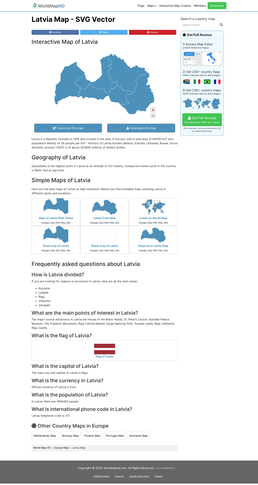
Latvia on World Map (153, 218)
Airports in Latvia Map (153, 246)
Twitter (105, 32)
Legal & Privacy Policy (139, 476)
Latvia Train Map (104, 218)
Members (200, 5)
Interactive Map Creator (175, 5)
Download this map (142, 128)
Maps (150, 5)
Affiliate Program (102, 476)
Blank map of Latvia (104, 246)
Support (158, 476)
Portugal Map (115, 435)
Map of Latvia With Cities (56, 218)
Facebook (56, 32)
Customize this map (69, 128)
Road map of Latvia (56, 246)
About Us (119, 476)
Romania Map (139, 435)
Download (217, 5)
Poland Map (92, 435)
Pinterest (153, 32)
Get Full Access (202, 120)
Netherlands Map (45, 435)
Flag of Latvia (105, 356)
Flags (140, 5)
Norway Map (70, 435)
